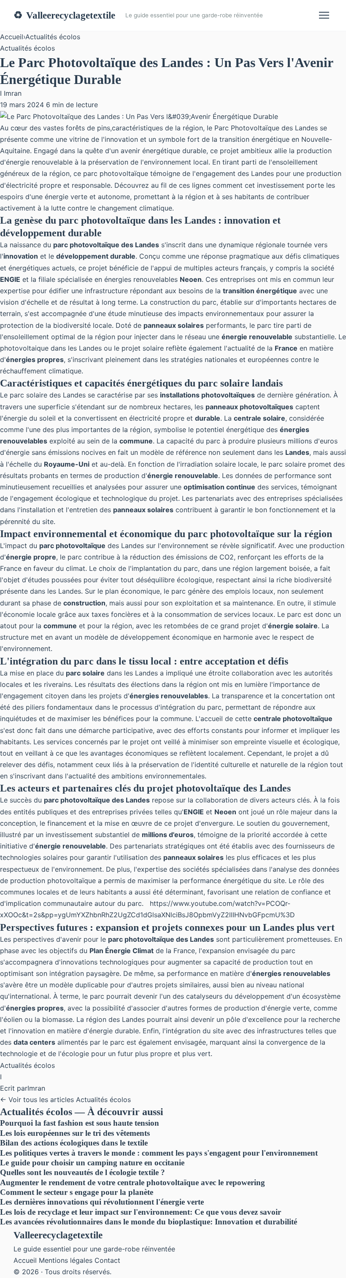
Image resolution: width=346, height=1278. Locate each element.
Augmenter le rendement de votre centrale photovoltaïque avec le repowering (132, 1182)
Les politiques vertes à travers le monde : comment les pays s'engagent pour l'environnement (159, 1152)
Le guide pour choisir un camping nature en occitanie (92, 1162)
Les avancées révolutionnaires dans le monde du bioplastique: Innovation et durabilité (148, 1221)
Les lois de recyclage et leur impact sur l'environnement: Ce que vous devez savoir (140, 1212)
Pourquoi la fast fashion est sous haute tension (79, 1123)
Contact (107, 1260)
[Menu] (324, 15)
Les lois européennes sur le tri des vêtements (75, 1133)
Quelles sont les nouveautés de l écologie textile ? (82, 1172)
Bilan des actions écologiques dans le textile (74, 1142)
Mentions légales (65, 1260)
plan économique (132, 591)
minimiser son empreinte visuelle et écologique (263, 742)
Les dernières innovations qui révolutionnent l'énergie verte (102, 1201)
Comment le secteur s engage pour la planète (76, 1192)
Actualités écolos (52, 36)
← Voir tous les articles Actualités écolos (65, 1099)
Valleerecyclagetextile (64, 15)
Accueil (11, 36)
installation (38, 509)
